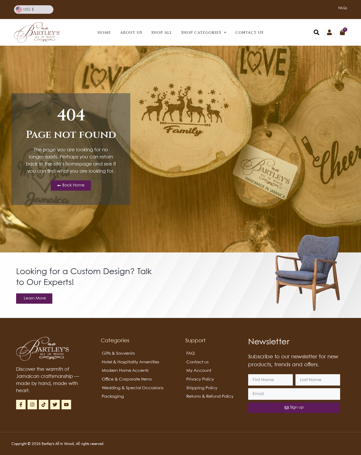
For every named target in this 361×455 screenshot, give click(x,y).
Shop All (161, 32)
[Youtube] (66, 404)
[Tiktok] (43, 404)
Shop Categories (201, 32)
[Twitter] (55, 404)
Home (104, 32)
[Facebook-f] (21, 404)
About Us (131, 32)
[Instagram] (32, 404)
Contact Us (249, 32)
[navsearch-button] (316, 33)
